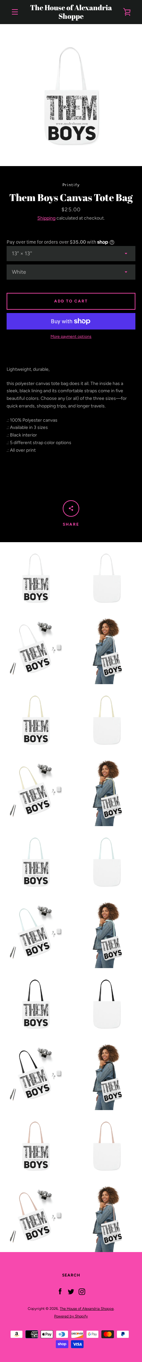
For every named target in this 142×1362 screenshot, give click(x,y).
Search (71, 1275)
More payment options (71, 336)
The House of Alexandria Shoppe (71, 12)
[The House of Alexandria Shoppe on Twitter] (71, 1291)
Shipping (46, 218)
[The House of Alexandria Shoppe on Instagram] (82, 1291)
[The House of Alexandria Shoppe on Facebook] (60, 1291)
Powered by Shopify (71, 1316)
